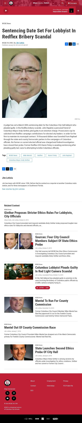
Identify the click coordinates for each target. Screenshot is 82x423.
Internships (50, 386)
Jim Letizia (20, 43)
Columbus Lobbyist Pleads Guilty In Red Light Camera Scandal (56, 269)
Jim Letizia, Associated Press (44, 275)
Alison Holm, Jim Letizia (11, 220)
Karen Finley (52, 155)
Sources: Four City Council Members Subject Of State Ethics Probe (56, 240)
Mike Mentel (27, 155)
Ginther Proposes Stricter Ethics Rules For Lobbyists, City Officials (38, 214)
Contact (33, 386)
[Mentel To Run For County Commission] (18, 305)
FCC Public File (68, 386)
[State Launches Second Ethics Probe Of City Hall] (18, 352)
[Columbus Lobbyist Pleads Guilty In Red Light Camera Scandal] (18, 272)
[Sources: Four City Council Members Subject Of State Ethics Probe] (18, 241)
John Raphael (67, 155)
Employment (51, 381)
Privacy (65, 381)
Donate (73, 3)
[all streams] (79, 10)
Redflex (40, 155)
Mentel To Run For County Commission (51, 302)
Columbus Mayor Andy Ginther (19, 160)
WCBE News (6, 23)
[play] (6, 10)
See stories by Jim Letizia (13, 189)
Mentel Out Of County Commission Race (30, 327)
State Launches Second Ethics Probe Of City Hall (54, 350)
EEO (32, 390)
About (33, 381)
